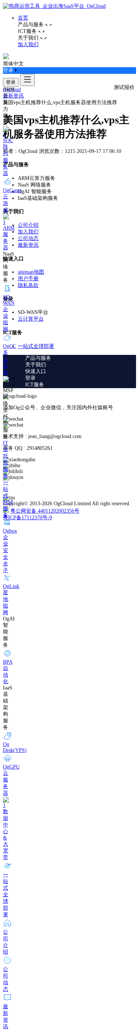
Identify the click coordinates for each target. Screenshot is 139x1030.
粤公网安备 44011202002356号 (44, 511)
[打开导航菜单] (27, 80)
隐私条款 (28, 285)
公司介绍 (28, 225)
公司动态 (28, 238)
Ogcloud (12, 89)
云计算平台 (31, 319)
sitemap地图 (31, 272)
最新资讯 (13, 96)
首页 (23, 18)
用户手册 (28, 278)
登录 (11, 82)
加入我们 (28, 44)
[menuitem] (77, 358)
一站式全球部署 (36, 346)
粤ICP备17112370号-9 (27, 517)
